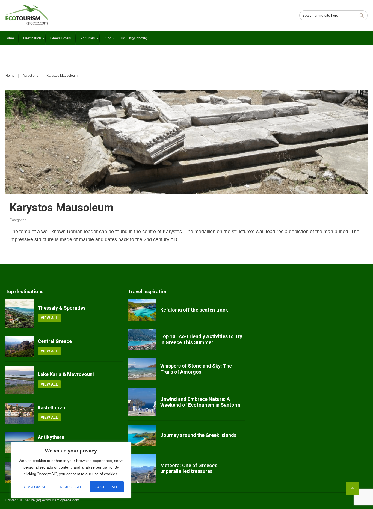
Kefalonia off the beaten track (194, 310)
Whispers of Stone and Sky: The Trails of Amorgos (196, 369)
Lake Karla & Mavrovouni (66, 374)
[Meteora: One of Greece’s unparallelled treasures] (142, 468)
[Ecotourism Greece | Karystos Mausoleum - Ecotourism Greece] (26, 15)
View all (49, 318)
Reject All (71, 487)
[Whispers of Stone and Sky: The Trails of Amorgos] (142, 369)
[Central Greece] (19, 346)
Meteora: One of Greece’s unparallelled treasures (188, 468)
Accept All (106, 487)
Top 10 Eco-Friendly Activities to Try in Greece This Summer (201, 339)
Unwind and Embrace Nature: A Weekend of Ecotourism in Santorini (201, 402)
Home (9, 76)
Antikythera (51, 437)
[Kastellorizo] (19, 413)
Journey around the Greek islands (198, 435)
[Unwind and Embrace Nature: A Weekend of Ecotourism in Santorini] (142, 402)
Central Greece (55, 341)
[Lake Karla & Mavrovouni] (19, 380)
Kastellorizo (51, 407)
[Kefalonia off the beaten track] (142, 310)
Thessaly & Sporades (61, 308)
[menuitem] (9, 38)
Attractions (30, 76)
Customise (35, 487)
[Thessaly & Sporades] (19, 313)
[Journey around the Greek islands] (142, 435)
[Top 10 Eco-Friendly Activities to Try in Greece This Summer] (142, 339)
